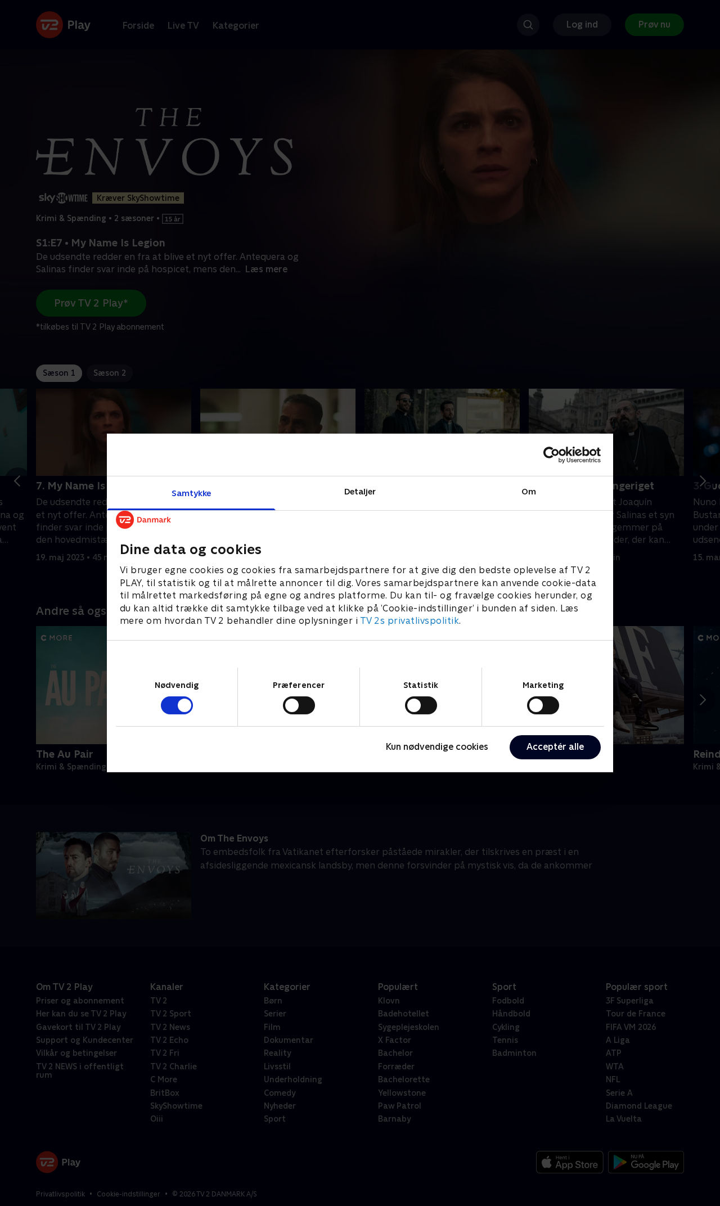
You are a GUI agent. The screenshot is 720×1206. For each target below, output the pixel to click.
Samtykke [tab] (192, 493)
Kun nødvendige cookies (437, 746)
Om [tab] (528, 491)
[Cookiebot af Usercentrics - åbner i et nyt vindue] (551, 454)
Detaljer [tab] (360, 491)
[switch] (299, 705)
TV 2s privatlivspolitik (410, 620)
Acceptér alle (555, 746)
